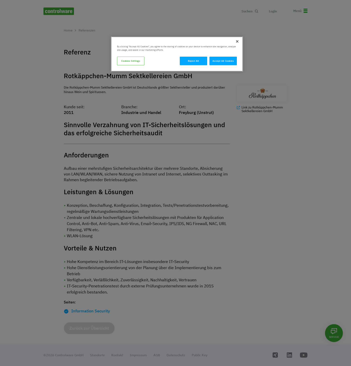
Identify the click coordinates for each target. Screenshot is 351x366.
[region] (177, 54)
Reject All (193, 60)
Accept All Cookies (223, 60)
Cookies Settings (130, 60)
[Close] (237, 41)
